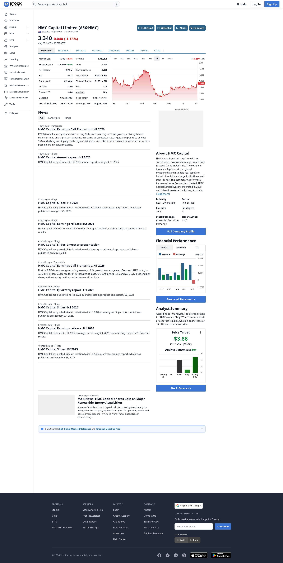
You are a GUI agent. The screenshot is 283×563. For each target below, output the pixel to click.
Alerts (183, 28)
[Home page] (13, 4)
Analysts (80, 92)
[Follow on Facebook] (159, 555)
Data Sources (120, 527)
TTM (197, 247)
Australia (45, 31)
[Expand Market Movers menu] (28, 85)
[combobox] (76, 4)
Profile (144, 50)
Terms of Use (151, 521)
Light (182, 540)
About (147, 509)
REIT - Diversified (165, 202)
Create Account (121, 515)
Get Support (89, 521)
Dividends (114, 50)
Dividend (43, 97)
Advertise (118, 533)
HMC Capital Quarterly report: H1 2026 (66, 290)
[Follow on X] (167, 555)
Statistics (97, 50)
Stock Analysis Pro (93, 509)
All (41, 117)
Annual (164, 247)
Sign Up (272, 4)
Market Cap (44, 58)
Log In (256, 4)
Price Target (82, 97)
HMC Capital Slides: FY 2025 (58, 349)
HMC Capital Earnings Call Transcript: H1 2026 (71, 266)
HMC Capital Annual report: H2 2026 (64, 157)
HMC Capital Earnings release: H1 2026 (66, 328)
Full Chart (147, 28)
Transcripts (53, 117)
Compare (199, 28)
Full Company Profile (180, 231)
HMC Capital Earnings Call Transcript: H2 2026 (71, 129)
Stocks (55, 509)
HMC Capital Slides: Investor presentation (68, 245)
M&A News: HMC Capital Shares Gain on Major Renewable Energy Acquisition (111, 400)
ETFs (54, 521)
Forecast (81, 50)
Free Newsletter (91, 515)
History (130, 50)
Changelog (119, 521)
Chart (157, 50)
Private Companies (62, 527)
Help (243, 4)
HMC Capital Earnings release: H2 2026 (66, 224)
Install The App (91, 527)
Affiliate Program (153, 533)
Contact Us (150, 515)
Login (116, 509)
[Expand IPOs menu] (28, 33)
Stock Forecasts (181, 388)
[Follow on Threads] (184, 555)
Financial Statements (181, 299)
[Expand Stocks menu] (28, 27)
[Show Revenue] (164, 254)
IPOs (54, 515)
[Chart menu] (200, 332)
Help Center (119, 539)
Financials (63, 50)
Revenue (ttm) (46, 64)
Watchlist (166, 28)
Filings (67, 117)
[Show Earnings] (179, 254)
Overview (46, 50)
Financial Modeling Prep (108, 428)
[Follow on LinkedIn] (175, 555)
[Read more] (163, 193)
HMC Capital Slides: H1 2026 (58, 307)
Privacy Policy (151, 527)
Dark (195, 540)
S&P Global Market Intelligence (75, 428)
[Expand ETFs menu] (28, 40)
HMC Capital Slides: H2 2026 (58, 203)
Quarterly (181, 247)
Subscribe (223, 526)
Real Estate (188, 202)
